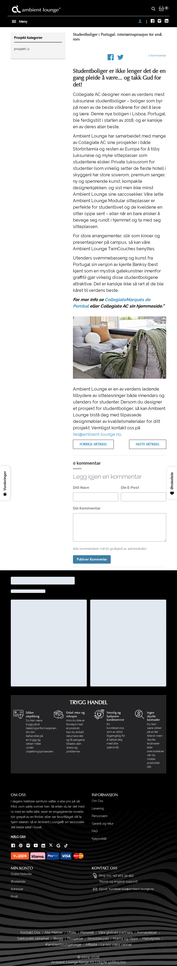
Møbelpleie (151, 938)
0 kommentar (157, 55)
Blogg (58, 938)
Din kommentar (87, 508)
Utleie (71, 932)
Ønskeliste (18, 881)
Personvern (99, 816)
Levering (98, 808)
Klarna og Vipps (125, 938)
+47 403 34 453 (123, 875)
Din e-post (130, 488)
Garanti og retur (103, 823)
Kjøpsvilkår (99, 838)
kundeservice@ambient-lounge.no (131, 889)
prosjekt (20, 49)
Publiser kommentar (92, 559)
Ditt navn (81, 488)
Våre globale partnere (115, 932)
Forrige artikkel (93, 444)
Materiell (87, 932)
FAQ (95, 831)
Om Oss (97, 801)
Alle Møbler (53, 932)
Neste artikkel (148, 444)
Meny (22, 21)
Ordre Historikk (21, 874)
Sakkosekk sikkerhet (33, 938)
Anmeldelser (147, 932)
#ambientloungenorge (63, 945)
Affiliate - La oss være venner (108, 945)
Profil (14, 896)
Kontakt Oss (30, 932)
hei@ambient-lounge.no (97, 434)
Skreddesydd (98, 938)
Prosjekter (75, 938)
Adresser (17, 889)
